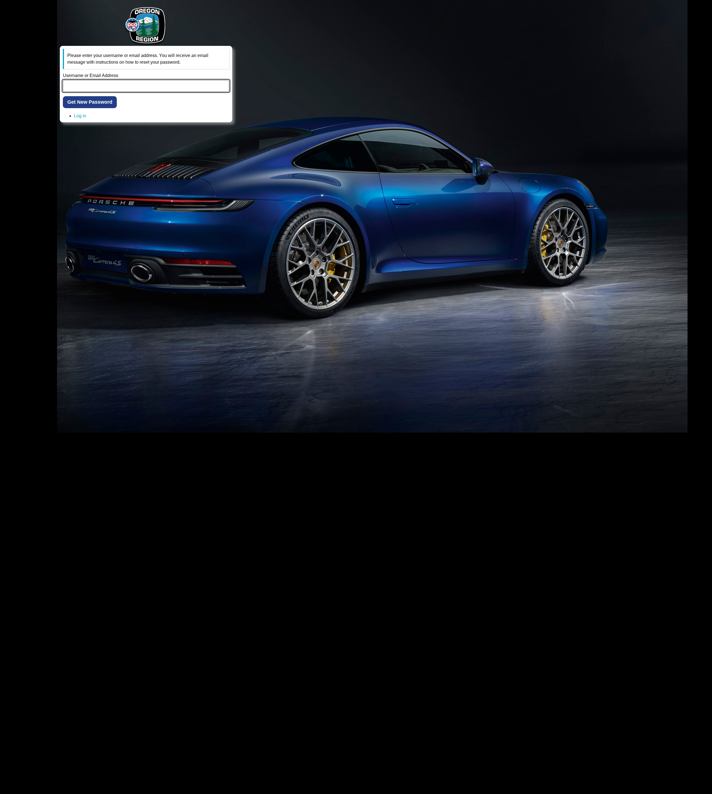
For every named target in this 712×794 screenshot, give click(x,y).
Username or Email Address (90, 75)
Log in (80, 115)
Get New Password (89, 102)
